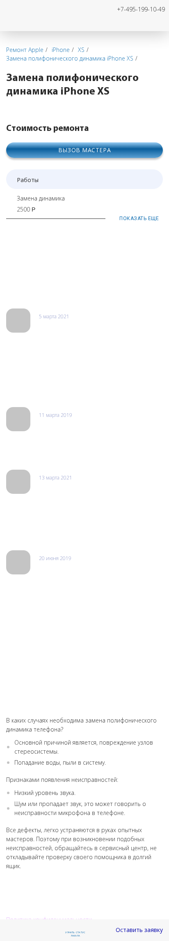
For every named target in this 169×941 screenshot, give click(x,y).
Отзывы (21, 292)
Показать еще (139, 218)
